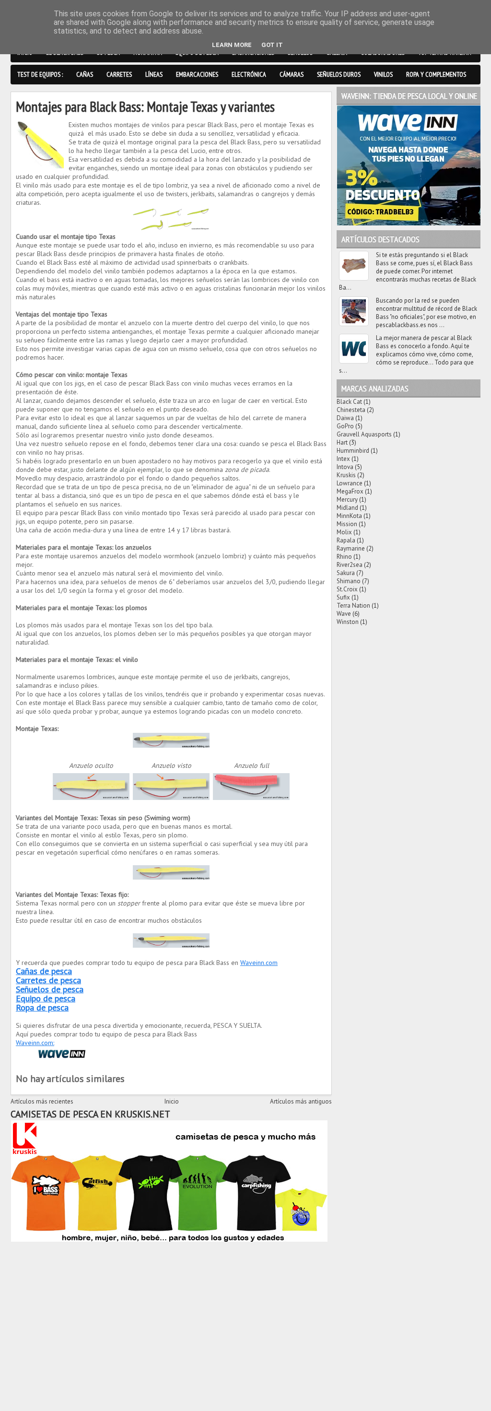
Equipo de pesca (45, 998)
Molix (344, 532)
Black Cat (349, 402)
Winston (348, 622)
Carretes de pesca (48, 980)
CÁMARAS (292, 74)
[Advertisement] (171, 1311)
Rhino (344, 557)
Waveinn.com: (35, 1042)
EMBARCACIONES (197, 74)
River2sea (349, 565)
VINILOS (383, 74)
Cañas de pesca (44, 970)
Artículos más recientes (42, 1101)
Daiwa (345, 418)
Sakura (346, 573)
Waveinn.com (259, 962)
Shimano (349, 581)
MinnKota (349, 516)
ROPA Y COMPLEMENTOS (436, 74)
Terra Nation (353, 605)
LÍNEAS (154, 74)
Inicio (171, 1101)
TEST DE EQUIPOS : (40, 74)
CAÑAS (84, 74)
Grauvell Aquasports (364, 434)
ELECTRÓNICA (249, 74)
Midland (347, 508)
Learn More (232, 44)
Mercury (347, 499)
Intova (345, 467)
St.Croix (347, 589)
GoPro (345, 426)
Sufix (343, 597)
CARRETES (119, 74)
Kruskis (346, 475)
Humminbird (353, 451)
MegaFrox (350, 491)
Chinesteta (351, 410)
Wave (344, 614)
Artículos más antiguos (301, 1101)
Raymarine (351, 548)
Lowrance (349, 483)
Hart (342, 442)
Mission (347, 524)
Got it (272, 44)
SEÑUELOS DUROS (339, 74)
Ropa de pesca (42, 1007)
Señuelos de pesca (49, 989)
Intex (343, 459)
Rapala (346, 540)
